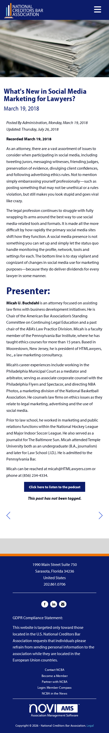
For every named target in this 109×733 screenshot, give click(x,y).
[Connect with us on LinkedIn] (53, 604)
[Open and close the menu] (73, 9)
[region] (101, 515)
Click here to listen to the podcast (54, 486)
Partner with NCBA (54, 682)
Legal (90, 725)
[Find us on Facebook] (44, 604)
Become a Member (55, 676)
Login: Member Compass (54, 687)
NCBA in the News (54, 693)
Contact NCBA (54, 670)
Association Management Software (54, 715)
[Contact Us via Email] (62, 604)
